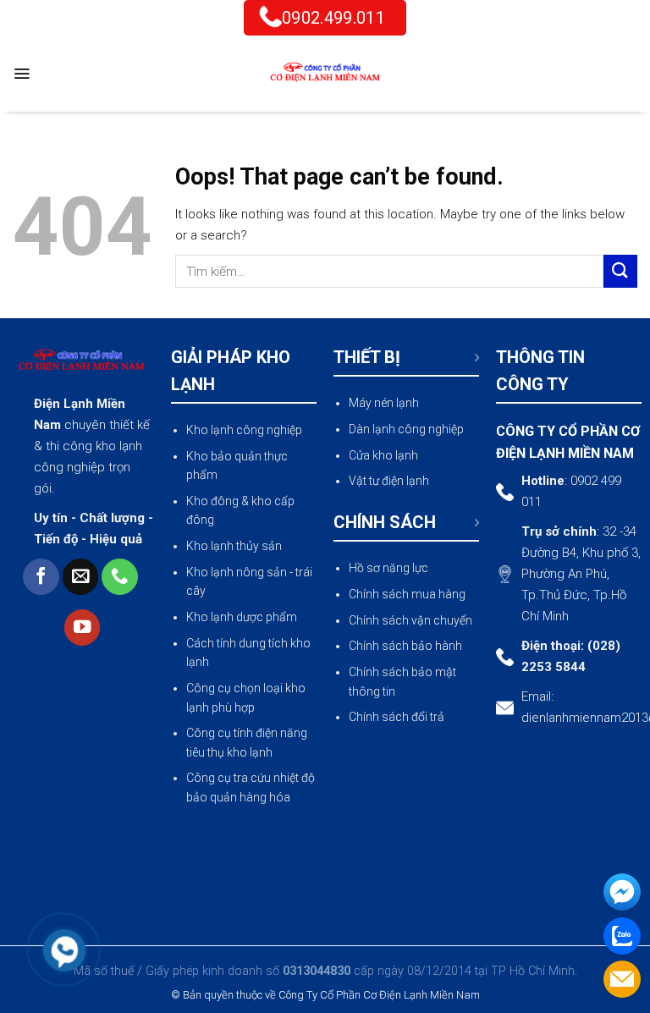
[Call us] (120, 577)
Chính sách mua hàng (407, 594)
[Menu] (21, 73)
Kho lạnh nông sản (236, 572)
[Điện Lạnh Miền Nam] (325, 74)
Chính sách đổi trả (396, 717)
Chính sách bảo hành (405, 645)
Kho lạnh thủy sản (234, 546)
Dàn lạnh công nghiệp (406, 429)
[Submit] (620, 271)
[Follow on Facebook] (41, 577)
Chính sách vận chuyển (410, 620)
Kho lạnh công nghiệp (244, 430)
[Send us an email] (81, 577)
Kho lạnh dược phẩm (241, 617)
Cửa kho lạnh (383, 455)
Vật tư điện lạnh (389, 480)
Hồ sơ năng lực (388, 568)
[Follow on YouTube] (82, 627)
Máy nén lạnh (384, 403)
